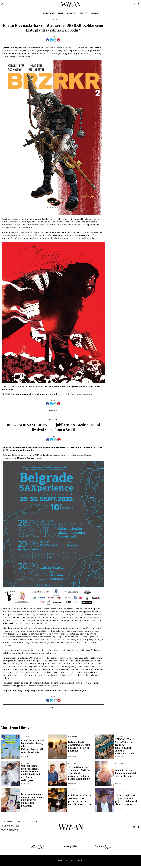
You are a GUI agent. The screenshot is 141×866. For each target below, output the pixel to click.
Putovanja (72, 736)
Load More (70, 715)
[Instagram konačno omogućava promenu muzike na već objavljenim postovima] (10, 800)
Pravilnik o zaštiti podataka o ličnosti (20, 822)
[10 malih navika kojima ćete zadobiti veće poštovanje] (104, 773)
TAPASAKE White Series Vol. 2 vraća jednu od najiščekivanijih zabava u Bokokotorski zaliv (125, 746)
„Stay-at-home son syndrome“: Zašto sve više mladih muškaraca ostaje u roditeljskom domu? (79, 773)
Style (60, 13)
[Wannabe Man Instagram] (134, 827)
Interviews (48, 13)
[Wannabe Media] (103, 849)
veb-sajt (65, 394)
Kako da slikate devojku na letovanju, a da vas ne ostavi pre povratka (79, 746)
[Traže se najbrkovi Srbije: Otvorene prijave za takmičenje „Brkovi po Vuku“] (104, 800)
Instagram (88, 394)
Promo (94, 13)
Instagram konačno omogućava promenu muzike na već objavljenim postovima (32, 800)
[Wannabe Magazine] (38, 849)
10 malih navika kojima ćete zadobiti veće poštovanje (126, 773)
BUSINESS (71, 13)
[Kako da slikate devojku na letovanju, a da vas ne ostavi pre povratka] (57, 747)
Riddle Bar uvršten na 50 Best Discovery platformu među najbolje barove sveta (79, 800)
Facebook (76, 394)
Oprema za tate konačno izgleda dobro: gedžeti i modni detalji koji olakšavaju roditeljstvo (30, 773)
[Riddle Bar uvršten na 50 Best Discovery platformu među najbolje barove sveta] (57, 800)
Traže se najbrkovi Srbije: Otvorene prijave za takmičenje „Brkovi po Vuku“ (126, 800)
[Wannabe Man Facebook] (138, 827)
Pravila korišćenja (10, 830)
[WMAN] (70, 6)
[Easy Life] (70, 848)
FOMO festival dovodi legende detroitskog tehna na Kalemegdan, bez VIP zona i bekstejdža (32, 746)
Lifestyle (83, 13)
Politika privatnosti (11, 826)
